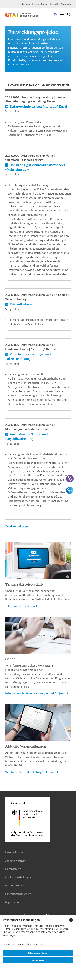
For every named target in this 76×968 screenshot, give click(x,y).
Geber (10, 658)
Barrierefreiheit (14, 885)
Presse (44, 4)
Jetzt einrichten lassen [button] (20, 606)
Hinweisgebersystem (18, 894)
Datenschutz (13, 869)
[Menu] (62, 14)
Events (35, 4)
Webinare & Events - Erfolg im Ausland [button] (30, 772)
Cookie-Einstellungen (18, 877)
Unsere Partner (14, 852)
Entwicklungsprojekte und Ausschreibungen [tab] (38, 85)
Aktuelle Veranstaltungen (25, 746)
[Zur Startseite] (21, 16)
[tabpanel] (38, 314)
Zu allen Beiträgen (17, 526)
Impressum (12, 902)
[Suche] (69, 14)
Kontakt (54, 4)
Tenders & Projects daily (24, 584)
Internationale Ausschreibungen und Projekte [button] (35, 693)
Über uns (25, 4)
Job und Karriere (15, 860)
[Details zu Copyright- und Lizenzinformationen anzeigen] (67, 576)
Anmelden (66, 4)
